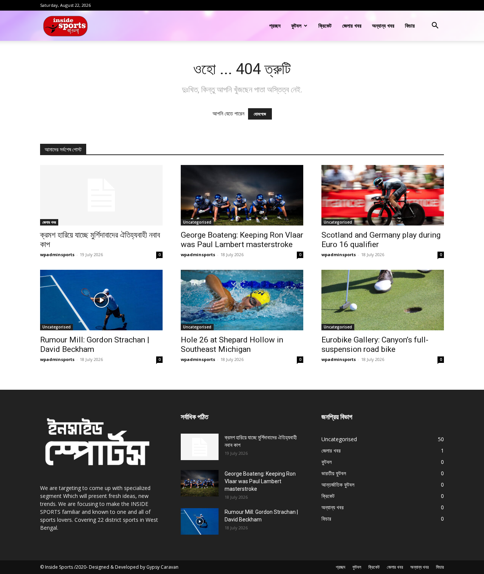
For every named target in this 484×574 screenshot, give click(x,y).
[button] (435, 26)
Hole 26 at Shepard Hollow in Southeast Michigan (232, 344)
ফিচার (410, 25)
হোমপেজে (260, 114)
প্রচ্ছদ (275, 25)
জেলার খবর (351, 25)
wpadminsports (57, 254)
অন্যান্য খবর (383, 25)
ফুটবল (296, 25)
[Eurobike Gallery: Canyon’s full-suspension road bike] (382, 300)
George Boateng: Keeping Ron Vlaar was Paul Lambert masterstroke (242, 239)
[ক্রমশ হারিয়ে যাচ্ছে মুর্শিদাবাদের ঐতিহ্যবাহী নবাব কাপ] (101, 195)
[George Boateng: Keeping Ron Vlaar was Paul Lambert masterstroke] (242, 195)
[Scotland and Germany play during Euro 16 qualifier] (382, 195)
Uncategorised (197, 222)
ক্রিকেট (325, 25)
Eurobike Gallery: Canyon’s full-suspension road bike (374, 344)
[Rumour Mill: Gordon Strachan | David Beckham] (101, 300)
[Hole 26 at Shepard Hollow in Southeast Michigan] (242, 300)
